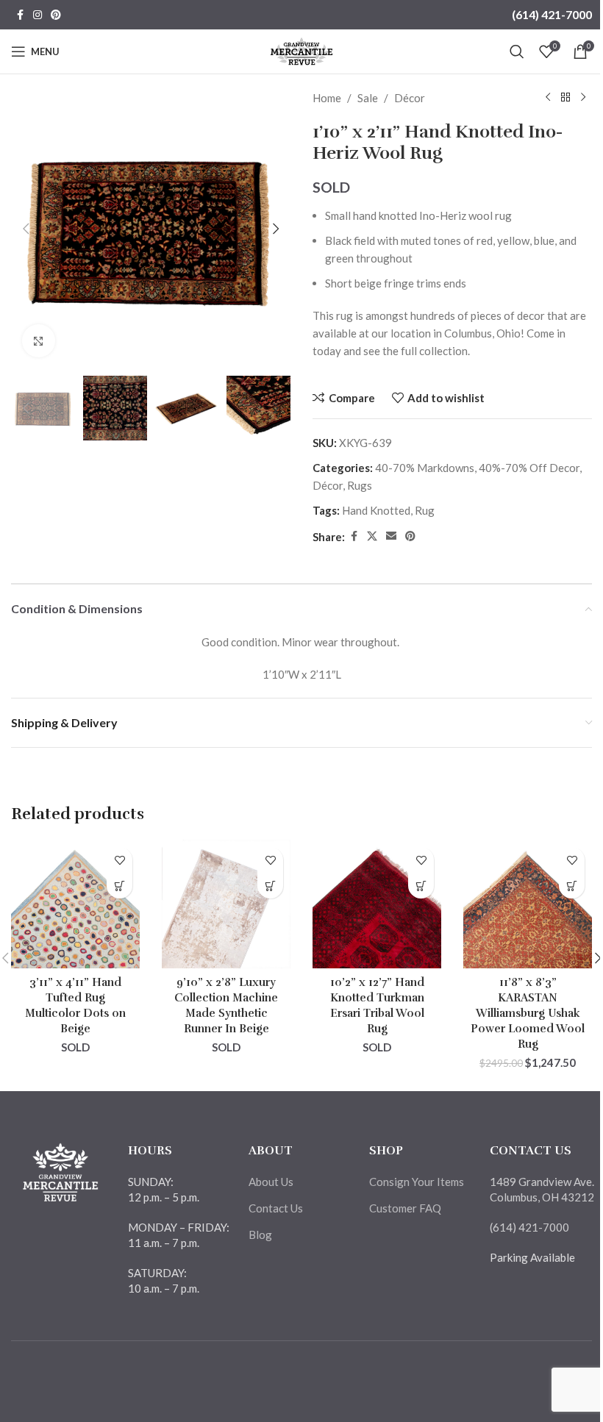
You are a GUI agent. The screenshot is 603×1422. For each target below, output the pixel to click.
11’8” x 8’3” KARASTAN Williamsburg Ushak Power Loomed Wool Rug (528, 1013)
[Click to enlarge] (38, 340)
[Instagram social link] (37, 15)
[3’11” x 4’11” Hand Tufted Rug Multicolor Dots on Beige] (75, 904)
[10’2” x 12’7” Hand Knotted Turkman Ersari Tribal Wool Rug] (377, 904)
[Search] (517, 51)
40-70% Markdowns (424, 467)
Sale (367, 97)
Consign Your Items (416, 1181)
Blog (260, 1234)
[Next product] (583, 98)
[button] (25, 228)
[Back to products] (565, 98)
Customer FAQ (405, 1208)
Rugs (359, 485)
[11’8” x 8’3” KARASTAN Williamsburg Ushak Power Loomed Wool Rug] (527, 904)
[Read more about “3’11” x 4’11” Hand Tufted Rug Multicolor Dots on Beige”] (119, 885)
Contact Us (276, 1208)
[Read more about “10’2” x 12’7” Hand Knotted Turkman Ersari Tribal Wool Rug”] (421, 885)
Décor (409, 97)
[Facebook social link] (20, 15)
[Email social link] (391, 536)
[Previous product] (548, 98)
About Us (271, 1181)
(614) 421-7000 (552, 14)
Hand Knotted (376, 510)
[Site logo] (302, 50)
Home (327, 97)
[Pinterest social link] (55, 15)
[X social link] (372, 536)
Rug (425, 510)
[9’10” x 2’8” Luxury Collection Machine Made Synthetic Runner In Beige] (226, 904)
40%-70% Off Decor (529, 467)
